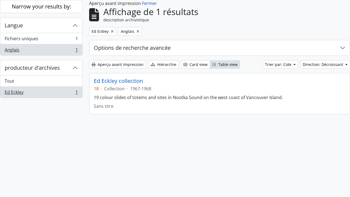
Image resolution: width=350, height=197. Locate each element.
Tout (9, 81)
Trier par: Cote (279, 64)
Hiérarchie (166, 64)
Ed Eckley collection (118, 81)
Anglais (41, 51)
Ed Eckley (41, 93)
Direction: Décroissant (323, 64)
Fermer (149, 3)
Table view (227, 64)
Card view (198, 64)
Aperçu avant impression (120, 64)
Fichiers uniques (41, 40)
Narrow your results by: (41, 6)
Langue (14, 25)
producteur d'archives (32, 67)
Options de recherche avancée (132, 47)
